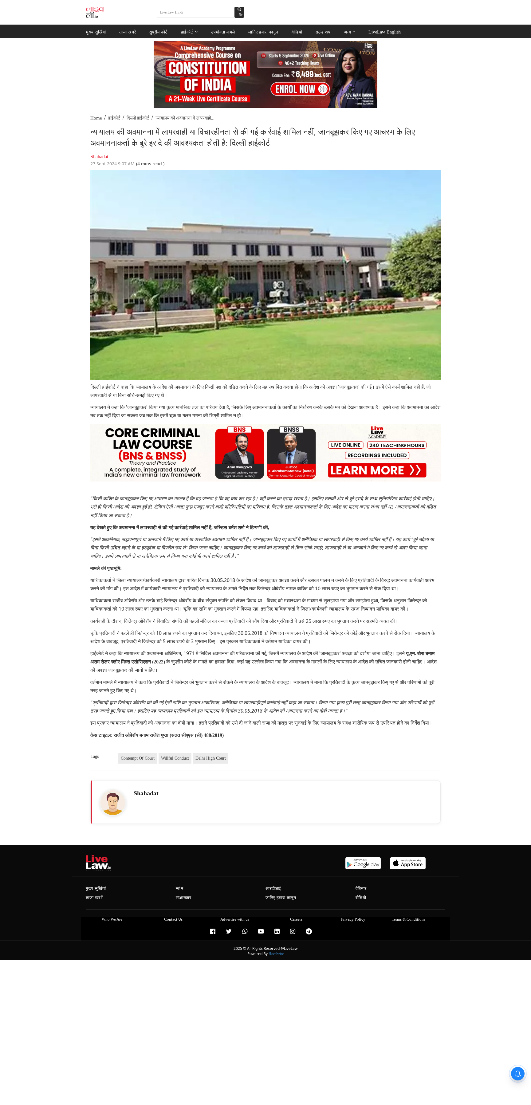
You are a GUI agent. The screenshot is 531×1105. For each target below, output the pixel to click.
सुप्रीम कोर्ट (158, 31)
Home (96, 118)
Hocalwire (276, 954)
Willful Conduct (175, 758)
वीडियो (297, 31)
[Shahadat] (112, 802)
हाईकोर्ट (187, 31)
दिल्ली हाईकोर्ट (138, 118)
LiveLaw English (384, 31)
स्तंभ (179, 888)
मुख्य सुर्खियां (96, 31)
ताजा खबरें (127, 31)
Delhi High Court (210, 758)
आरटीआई (273, 888)
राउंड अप (323, 31)
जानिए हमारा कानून (263, 31)
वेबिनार (361, 888)
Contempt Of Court (138, 758)
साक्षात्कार (183, 897)
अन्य (347, 31)
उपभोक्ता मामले (223, 31)
